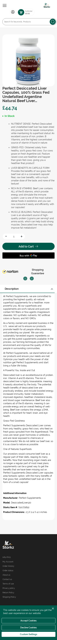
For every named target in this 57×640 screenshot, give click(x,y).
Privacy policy (9, 588)
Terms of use (8, 584)
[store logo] (47, 5)
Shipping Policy (9, 597)
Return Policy (8, 592)
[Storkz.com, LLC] (15, 545)
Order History (8, 566)
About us (6, 575)
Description (12, 288)
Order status (8, 570)
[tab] (28, 289)
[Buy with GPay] (28, 255)
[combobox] (29, 21)
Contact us (7, 579)
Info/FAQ (7, 557)
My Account (8, 562)
